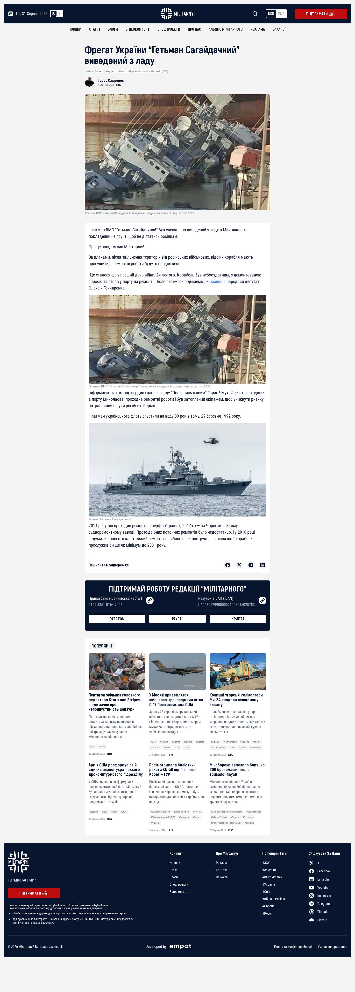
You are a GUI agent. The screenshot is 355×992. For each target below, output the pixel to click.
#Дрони (94, 811)
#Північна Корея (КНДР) (162, 817)
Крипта (238, 618)
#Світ (92, 746)
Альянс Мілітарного (226, 29)
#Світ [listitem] (266, 892)
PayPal (177, 618)
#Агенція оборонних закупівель (226, 811)
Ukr (271, 13)
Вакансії (279, 29)
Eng (281, 13)
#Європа (188, 741)
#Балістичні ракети (160, 811)
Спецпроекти (168, 29)
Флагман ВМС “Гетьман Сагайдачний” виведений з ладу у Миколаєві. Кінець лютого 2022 (150, 386)
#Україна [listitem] (268, 884)
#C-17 (153, 741)
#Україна (110, 71)
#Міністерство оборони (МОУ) (226, 822)
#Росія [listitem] (267, 913)
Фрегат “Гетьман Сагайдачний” (110, 519)
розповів (218, 281)
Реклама (257, 29)
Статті (94, 29)
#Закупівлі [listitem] (269, 870)
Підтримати (317, 13)
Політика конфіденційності (293, 946)
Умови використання (332, 946)
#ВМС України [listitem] (272, 877)
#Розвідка (184, 817)
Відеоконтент (138, 29)
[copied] (150, 600)
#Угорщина (255, 747)
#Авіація (164, 741)
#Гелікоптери (230, 741)
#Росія (167, 747)
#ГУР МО (197, 811)
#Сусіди (242, 747)
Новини (75, 29)
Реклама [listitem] (222, 863)
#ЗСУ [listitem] (266, 863)
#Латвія (200, 741)
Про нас (194, 29)
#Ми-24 (256, 741)
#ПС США (155, 747)
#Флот (121, 71)
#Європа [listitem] (268, 906)
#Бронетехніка (253, 811)
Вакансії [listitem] (221, 877)
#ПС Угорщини (218, 747)
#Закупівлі (248, 817)
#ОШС (104, 811)
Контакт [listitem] (221, 870)
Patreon (117, 618)
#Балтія (176, 741)
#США (102, 746)
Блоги (113, 29)
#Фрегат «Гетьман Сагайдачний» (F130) (148, 71)
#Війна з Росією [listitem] (273, 899)
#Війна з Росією (94, 71)
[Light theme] (54, 14)
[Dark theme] (59, 14)
